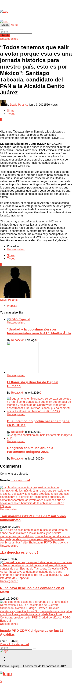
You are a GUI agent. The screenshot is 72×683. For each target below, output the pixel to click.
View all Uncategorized (14, 644)
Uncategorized (9, 38)
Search (5, 35)
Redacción (17, 340)
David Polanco (19, 104)
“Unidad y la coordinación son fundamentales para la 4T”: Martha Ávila (39, 331)
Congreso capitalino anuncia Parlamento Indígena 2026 (30, 450)
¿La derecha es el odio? (19, 552)
